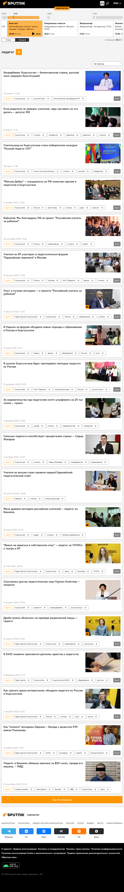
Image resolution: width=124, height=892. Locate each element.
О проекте (7, 849)
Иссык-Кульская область (44, 171)
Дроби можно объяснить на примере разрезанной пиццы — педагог (40, 619)
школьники (88, 644)
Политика (24, 823)
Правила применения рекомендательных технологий (93, 853)
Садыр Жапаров (55, 462)
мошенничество (21, 789)
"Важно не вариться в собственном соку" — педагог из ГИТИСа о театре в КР (42, 547)
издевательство (68, 426)
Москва (51, 280)
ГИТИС (96, 571)
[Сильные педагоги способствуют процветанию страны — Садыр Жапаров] (103, 444)
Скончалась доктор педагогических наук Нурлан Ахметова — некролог (41, 583)
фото (103, 789)
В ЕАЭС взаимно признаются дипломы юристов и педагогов (40, 654)
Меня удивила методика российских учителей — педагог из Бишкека (40, 510)
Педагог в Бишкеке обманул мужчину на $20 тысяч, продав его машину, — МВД (43, 765)
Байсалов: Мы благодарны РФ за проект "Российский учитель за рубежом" (42, 219)
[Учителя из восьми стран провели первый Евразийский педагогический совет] (103, 480)
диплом (100, 680)
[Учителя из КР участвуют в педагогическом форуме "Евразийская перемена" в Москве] (103, 262)
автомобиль (42, 789)
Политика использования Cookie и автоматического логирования (34, 853)
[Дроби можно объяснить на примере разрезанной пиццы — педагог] (103, 626)
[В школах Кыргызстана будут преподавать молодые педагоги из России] (103, 371)
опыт (98, 353)
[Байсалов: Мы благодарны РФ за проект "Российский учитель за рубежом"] (103, 226)
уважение (70, 135)
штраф (36, 426)
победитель (98, 171)
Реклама (70, 849)
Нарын (36, 353)
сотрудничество (97, 753)
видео (36, 535)
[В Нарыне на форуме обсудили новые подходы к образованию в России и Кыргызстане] (103, 335)
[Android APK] (10, 865)
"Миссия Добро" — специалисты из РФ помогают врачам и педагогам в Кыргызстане (39, 183)
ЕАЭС (48, 753)
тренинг (96, 208)
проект (85, 244)
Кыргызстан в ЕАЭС (61, 680)
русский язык (39, 98)
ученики (102, 135)
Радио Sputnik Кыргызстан (26, 317)
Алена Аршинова (62, 389)
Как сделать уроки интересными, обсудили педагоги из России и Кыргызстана (43, 692)
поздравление (77, 462)
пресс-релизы (83, 849)
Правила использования (25, 849)
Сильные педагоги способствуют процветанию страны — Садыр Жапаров (43, 438)
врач (82, 208)
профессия (53, 135)
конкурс (81, 171)
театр (67, 571)
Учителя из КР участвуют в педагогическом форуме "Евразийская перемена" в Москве (35, 256)
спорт (80, 823)
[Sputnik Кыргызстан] (15, 6)
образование (53, 244)
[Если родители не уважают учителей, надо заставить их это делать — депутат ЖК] (103, 117)
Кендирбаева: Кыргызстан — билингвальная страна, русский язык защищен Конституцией (41, 74)
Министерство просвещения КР (67, 98)
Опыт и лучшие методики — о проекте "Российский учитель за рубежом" (42, 292)
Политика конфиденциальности (106, 849)
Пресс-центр (20, 680)
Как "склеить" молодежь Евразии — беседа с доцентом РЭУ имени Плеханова (40, 728)
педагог (8, 52)
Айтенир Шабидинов (71, 535)
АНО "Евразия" (69, 280)
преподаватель (56, 607)
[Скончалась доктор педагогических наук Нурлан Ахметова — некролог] (103, 590)
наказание (88, 426)
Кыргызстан (20, 98)
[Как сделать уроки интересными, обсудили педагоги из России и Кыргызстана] (103, 698)
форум (86, 280)
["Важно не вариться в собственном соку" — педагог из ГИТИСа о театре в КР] (103, 553)
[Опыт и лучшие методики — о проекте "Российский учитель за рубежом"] (103, 299)
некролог (38, 607)
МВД (71, 789)
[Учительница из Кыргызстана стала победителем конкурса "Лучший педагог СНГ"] (103, 153)
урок (77, 716)
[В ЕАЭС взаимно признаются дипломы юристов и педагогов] (103, 662)
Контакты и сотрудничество (51, 849)
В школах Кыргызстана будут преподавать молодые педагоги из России (42, 365)
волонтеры (52, 208)
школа (90, 716)
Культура (81, 571)
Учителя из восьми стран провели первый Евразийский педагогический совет (37, 474)
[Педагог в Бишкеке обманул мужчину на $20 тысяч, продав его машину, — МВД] (103, 771)
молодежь (63, 753)
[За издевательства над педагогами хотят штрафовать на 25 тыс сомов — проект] (103, 408)
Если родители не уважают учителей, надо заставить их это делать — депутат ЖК (40, 110)
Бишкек (58, 789)
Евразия (18, 498)
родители (87, 135)
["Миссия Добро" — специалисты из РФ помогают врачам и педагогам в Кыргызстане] (103, 190)
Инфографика (114, 823)
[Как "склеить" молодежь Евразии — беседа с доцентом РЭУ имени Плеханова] (103, 735)
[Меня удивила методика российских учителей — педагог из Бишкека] (103, 517)
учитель (37, 135)
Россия (37, 208)
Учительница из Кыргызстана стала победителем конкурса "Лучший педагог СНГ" (40, 147)
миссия (69, 208)
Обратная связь (9, 857)
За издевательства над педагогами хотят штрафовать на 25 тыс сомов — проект (43, 401)
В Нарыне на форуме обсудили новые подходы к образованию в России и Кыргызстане (42, 328)
